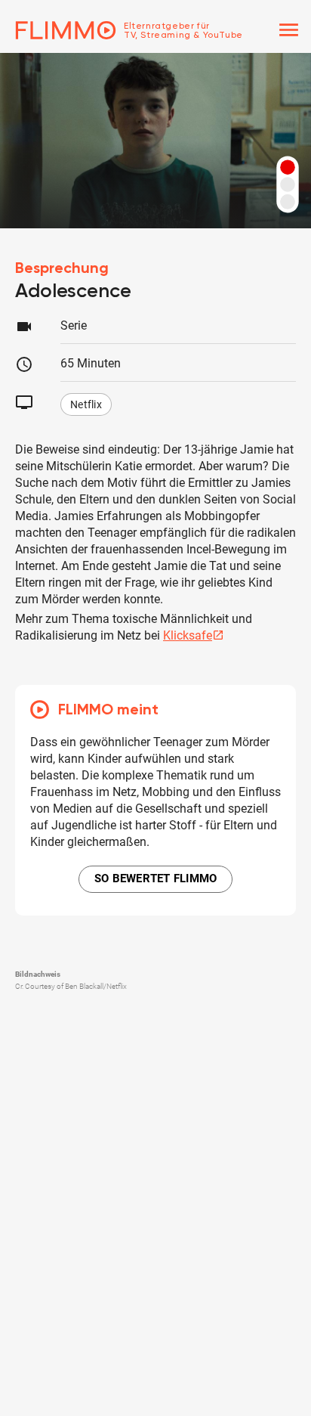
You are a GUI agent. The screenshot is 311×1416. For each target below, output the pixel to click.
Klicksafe (193, 635)
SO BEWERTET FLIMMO (155, 878)
